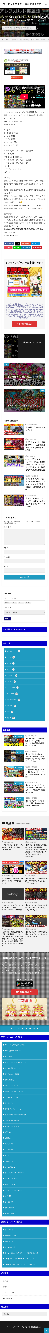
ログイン (6, 1281)
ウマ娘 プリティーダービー (13, 1109)
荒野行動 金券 (9, 1208)
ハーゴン (11, 681)
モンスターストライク (12, 1126)
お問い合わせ (9, 1241)
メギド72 (8, 1196)
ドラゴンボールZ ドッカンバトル (15, 1062)
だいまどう (12, 675)
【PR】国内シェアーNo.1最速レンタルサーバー (20, 1259)
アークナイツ (9, 1103)
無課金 (20, 28)
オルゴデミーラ (13, 651)
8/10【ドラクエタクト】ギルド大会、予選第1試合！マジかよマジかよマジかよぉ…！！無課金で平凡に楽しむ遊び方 (35, 464)
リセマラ (11, 705)
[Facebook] (9, 243)
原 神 (7, 1155)
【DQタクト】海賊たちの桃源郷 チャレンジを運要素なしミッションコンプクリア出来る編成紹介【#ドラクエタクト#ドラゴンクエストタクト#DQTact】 (36, 850)
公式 (10, 711)
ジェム (21, 602)
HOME (6, 39)
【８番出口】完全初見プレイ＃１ (35, 429)
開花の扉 (7, 602)
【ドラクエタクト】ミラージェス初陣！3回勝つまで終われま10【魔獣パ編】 (12, 847)
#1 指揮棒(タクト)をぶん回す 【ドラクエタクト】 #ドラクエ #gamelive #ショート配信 (35, 773)
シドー (10, 669)
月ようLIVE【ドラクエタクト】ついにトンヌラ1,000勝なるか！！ (13, 881)
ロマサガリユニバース (12, 1167)
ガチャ (11, 657)
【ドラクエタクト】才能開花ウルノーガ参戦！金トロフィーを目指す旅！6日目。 (35, 446)
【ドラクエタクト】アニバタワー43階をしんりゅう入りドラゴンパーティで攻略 (35, 502)
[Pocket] (8, 247)
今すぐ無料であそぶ (24, 324)
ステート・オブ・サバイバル (14, 1091)
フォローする (32, 345)
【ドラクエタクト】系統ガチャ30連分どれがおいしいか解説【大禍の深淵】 (34, 803)
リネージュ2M (9, 1149)
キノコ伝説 (8, 1056)
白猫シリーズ (9, 1161)
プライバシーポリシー (12, 1247)
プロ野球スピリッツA (12, 1120)
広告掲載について (10, 1235)
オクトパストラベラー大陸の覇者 (15, 1114)
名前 (6, 548)
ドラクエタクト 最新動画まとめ (25, 4)
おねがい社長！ (10, 1144)
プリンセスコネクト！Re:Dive (14, 1173)
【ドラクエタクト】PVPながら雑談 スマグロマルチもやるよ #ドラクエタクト (36, 934)
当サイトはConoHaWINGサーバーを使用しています (21, 1253)
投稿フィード (7, 1287)
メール (7, 557)
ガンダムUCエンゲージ (12, 1068)
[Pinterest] (37, 247)
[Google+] (26, 243)
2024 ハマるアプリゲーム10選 (14, 1045)
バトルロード (13, 687)
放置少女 (8, 1138)
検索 (6, 618)
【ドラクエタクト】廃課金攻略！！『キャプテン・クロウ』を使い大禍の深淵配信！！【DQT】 (34, 742)
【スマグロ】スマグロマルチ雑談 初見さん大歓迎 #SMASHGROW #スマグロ (12, 908)
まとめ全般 (12, 693)
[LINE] (17, 247)
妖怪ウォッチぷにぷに (12, 1085)
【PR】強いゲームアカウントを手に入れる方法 (20, 1264)
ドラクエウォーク (10, 1184)
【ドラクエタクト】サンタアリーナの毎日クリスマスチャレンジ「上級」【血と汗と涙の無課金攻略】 (35, 484)
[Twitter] (17, 244)
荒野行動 (8, 1132)
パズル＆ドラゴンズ (11, 1178)
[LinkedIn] (26, 247)
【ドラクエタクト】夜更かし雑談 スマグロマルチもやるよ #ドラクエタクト (36, 881)
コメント (7, 527)
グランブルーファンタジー (13, 1190)
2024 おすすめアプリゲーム (14, 1050)
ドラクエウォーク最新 (12, 1074)
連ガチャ (28, 602)
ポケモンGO (9, 1202)
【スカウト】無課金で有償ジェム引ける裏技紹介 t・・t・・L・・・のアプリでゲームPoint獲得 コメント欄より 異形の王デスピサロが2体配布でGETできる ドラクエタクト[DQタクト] (12, 939)
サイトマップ (9, 1229)
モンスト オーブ (10, 1213)
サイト (6, 566)
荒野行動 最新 (9, 1080)
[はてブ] (35, 243)
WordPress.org (7, 1298)
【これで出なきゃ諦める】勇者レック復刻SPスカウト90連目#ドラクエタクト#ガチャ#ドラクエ (35, 757)
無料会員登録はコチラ (24, 992)
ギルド (14, 602)
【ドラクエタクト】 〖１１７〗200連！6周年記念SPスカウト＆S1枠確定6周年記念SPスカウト (35, 789)
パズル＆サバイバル (11, 1097)
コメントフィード (8, 1292)
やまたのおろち (13, 699)
